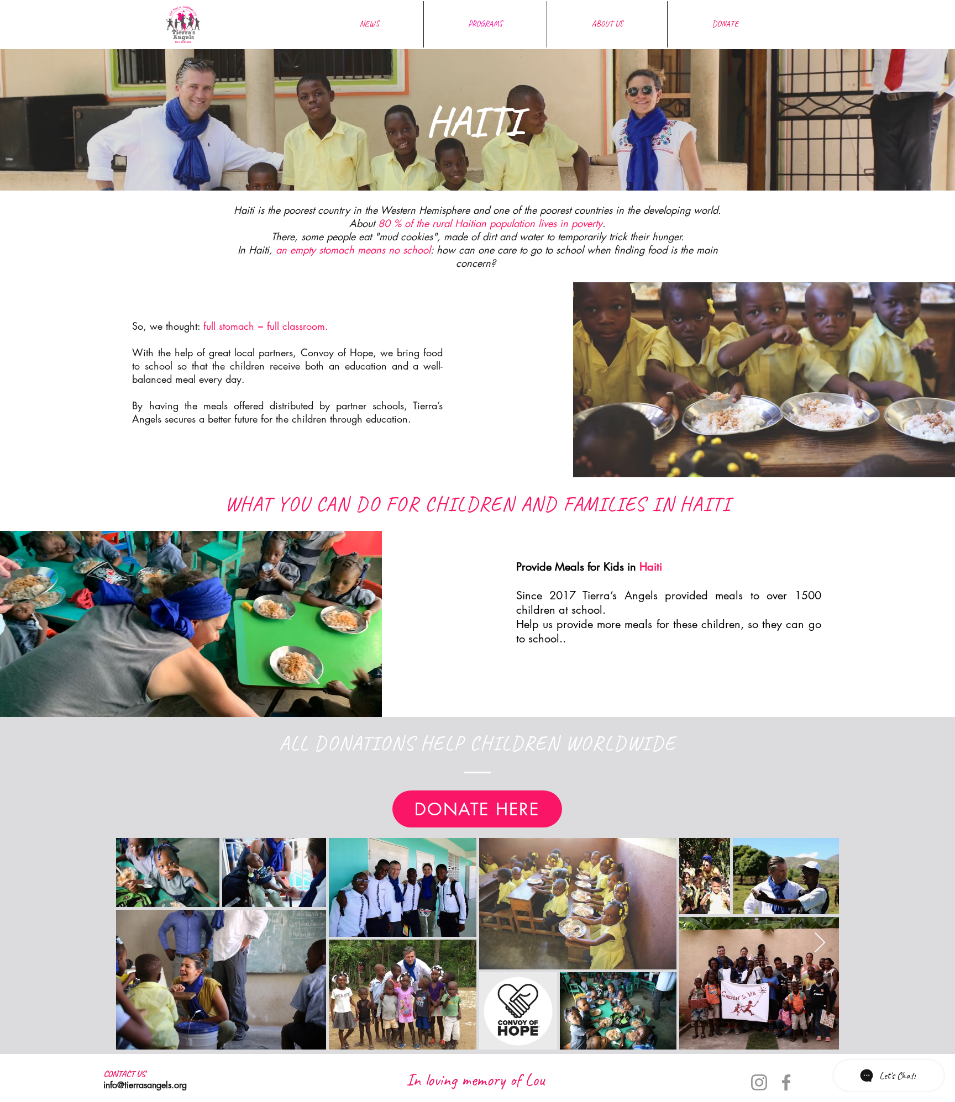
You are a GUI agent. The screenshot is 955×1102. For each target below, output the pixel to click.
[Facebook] (786, 1082)
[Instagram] (759, 1082)
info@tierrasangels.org (145, 1085)
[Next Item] (820, 943)
